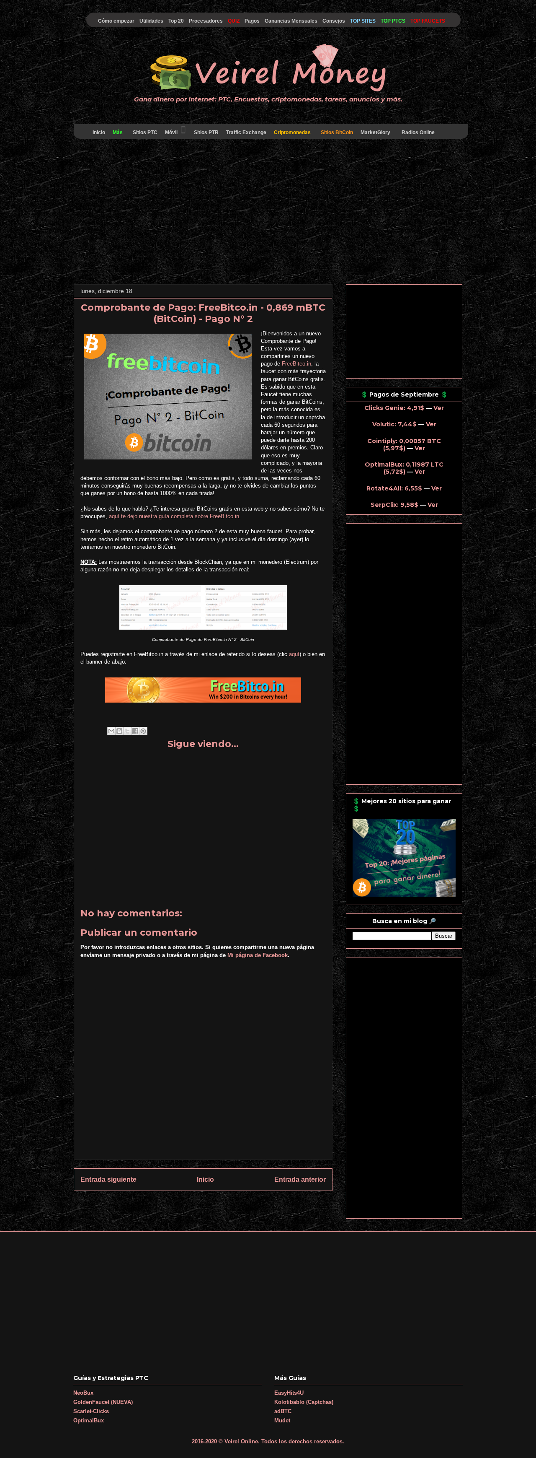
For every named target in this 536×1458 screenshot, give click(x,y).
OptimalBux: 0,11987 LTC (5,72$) (404, 468)
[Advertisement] (268, 213)
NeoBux (83, 1393)
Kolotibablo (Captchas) (303, 1402)
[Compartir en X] (127, 731)
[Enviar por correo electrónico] (111, 731)
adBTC (282, 1411)
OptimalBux (88, 1420)
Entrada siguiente (108, 1179)
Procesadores (206, 21)
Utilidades (151, 21)
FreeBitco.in (296, 364)
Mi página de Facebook (257, 955)
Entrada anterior (300, 1179)
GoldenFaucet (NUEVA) (103, 1402)
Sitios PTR (206, 132)
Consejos (333, 21)
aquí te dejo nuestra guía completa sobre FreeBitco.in (174, 516)
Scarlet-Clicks (91, 1411)
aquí (294, 654)
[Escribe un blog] (119, 731)
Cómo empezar (116, 21)
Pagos (252, 21)
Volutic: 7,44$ (394, 424)
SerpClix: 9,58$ (394, 504)
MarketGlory (375, 132)
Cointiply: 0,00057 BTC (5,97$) (404, 444)
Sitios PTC (145, 132)
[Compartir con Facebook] (135, 731)
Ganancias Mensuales (291, 21)
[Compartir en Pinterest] (143, 731)
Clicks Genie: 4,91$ (394, 408)
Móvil (171, 132)
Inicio (98, 132)
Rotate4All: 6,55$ (394, 488)
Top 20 (176, 21)
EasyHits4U (289, 1393)
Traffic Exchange (246, 132)
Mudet (282, 1420)
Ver (438, 408)
